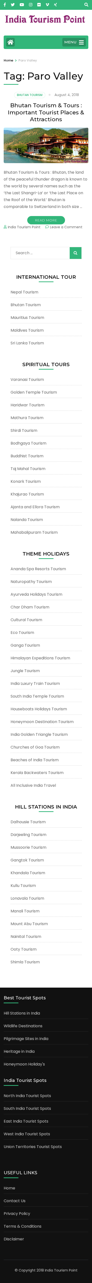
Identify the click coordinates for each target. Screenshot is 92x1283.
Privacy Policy (17, 1213)
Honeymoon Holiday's (24, 1064)
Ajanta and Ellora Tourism (35, 507)
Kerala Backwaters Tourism (37, 772)
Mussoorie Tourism (28, 847)
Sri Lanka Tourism (27, 343)
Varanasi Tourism (27, 379)
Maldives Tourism (27, 330)
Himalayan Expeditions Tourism (40, 658)
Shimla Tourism (25, 962)
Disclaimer (14, 1239)
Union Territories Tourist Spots (33, 1147)
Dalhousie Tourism (28, 822)
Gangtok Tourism (27, 860)
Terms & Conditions (22, 1226)
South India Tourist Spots (27, 1108)
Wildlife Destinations (23, 1026)
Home (9, 1188)
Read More (46, 220)
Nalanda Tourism (27, 519)
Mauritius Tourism (27, 317)
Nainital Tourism (26, 936)
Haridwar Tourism (27, 405)
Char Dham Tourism (30, 607)
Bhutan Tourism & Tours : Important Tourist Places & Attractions (46, 112)
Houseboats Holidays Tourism (39, 709)
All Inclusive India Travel (33, 785)
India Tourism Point (24, 227)
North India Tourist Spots (27, 1096)
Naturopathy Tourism (31, 581)
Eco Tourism (22, 632)
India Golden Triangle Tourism (39, 734)
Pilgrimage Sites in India (26, 1038)
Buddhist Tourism (27, 456)
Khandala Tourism (28, 873)
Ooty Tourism (24, 949)
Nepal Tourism (24, 292)
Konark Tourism (26, 481)
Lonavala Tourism (27, 898)
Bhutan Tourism (29, 95)
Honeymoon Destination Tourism (42, 722)
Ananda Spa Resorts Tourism (38, 569)
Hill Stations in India (22, 1013)
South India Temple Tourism (37, 696)
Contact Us (15, 1201)
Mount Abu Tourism (29, 924)
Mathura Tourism (27, 418)
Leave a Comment (66, 227)
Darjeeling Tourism (28, 834)
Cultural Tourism (26, 620)
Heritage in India (19, 1051)
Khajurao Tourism (27, 494)
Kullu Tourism (23, 885)
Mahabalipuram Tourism (34, 532)
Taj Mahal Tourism (28, 469)
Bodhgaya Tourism (28, 443)
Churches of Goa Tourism (35, 747)
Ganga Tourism (25, 645)
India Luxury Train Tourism (35, 683)
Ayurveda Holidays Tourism (36, 594)
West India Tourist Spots (27, 1134)
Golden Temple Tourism (34, 392)
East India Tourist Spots (26, 1121)
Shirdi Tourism (24, 430)
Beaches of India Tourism (35, 760)
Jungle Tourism (25, 671)
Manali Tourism (25, 911)
